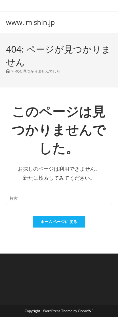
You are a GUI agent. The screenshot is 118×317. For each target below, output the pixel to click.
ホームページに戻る (59, 221)
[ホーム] (8, 71)
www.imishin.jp (30, 22)
